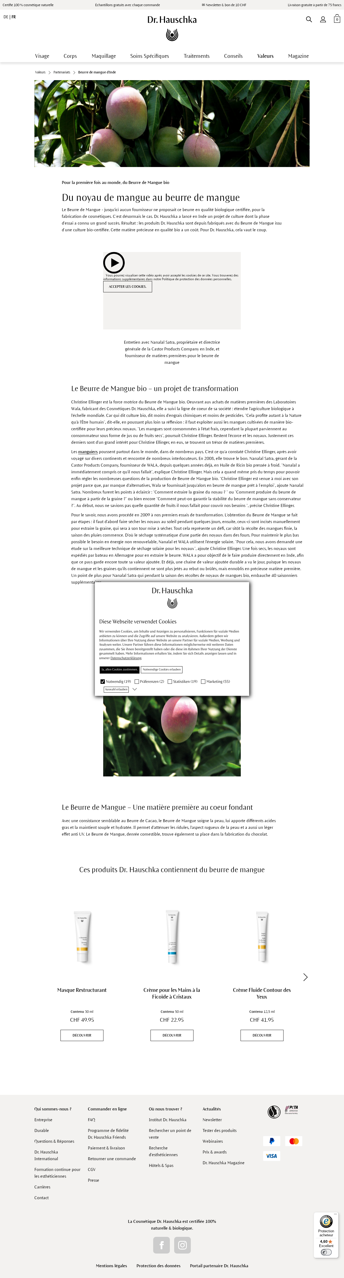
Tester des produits (219, 1130)
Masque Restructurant (82, 990)
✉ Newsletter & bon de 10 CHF (224, 5)
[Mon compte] (323, 18)
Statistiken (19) (185, 682)
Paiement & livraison (106, 1148)
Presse (93, 1180)
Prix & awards (215, 1152)
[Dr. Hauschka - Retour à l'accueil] (172, 28)
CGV (92, 1169)
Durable (41, 1130)
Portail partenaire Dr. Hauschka (219, 1265)
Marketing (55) (218, 682)
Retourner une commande (112, 1158)
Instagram (182, 1245)
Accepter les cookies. (127, 287)
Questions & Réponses (54, 1141)
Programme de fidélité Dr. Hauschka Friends (108, 1133)
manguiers (88, 451)
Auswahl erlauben (116, 689)
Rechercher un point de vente (170, 1133)
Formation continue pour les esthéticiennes (57, 1172)
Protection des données (159, 1265)
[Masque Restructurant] (82, 936)
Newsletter (212, 1119)
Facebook (161, 1245)
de (6, 17)
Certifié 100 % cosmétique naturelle (28, 5)
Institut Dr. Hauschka (168, 1119)
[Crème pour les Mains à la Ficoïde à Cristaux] (172, 936)
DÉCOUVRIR (82, 1035)
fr (14, 17)
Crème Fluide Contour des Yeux (262, 993)
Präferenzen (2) (152, 682)
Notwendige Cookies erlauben (162, 669)
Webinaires (213, 1141)
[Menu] (335, 1215)
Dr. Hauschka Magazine (224, 1162)
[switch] (326, 1252)
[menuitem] (323, 18)
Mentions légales (111, 1265)
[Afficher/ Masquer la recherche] (309, 18)
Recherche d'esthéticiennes (163, 1151)
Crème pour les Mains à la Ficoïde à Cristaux (172, 993)
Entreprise (43, 1119)
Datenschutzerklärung (125, 658)
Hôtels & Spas (161, 1165)
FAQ (91, 1119)
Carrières (42, 1187)
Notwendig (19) (118, 682)
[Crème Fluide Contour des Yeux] (262, 936)
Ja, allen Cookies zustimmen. (120, 669)
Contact (41, 1197)
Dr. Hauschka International (46, 1155)
